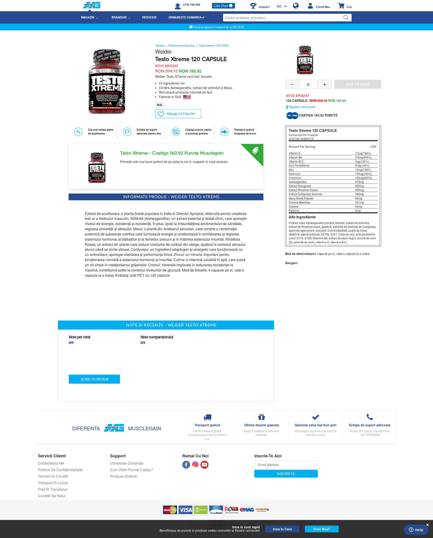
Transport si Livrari (53, 482)
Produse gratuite (123, 476)
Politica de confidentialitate (60, 469)
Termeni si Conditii (53, 476)
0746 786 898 (191, 4)
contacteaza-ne (51, 463)
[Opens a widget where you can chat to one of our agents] (416, 530)
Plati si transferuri (52, 489)
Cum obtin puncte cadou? (131, 469)
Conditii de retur (52, 495)
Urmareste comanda (126, 463)
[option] (166, 165)
